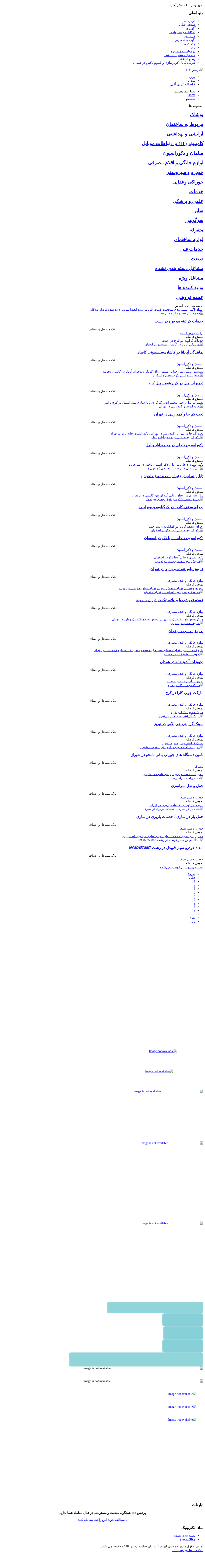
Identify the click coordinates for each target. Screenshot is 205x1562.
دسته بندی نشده (184, 1535)
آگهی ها (190, 28)
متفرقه (196, 229)
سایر (198, 210)
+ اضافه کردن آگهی (182, 84)
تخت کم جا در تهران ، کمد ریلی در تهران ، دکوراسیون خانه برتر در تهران (156, 433)
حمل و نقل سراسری (187, 786)
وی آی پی (189, 43)
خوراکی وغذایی (187, 181)
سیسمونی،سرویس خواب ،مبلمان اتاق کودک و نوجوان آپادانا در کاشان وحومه (153, 371)
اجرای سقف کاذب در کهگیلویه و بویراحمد (171, 507)
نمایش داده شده (118, 309)
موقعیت (167, 309)
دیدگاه (94, 309)
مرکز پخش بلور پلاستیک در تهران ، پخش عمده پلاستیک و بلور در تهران (157, 619)
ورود (192, 76)
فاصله (102, 309)
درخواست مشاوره (183, 51)
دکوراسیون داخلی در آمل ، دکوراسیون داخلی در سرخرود (166, 464)
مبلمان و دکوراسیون (183, 153)
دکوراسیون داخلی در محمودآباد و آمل (174, 445)
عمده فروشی (189, 297)
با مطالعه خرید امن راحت (110, 1519)
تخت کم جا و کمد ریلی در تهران (178, 414)
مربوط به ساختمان (184, 124)
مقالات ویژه (187, 1539)
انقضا (133, 309)
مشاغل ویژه (191, 278)
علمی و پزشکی (188, 201)
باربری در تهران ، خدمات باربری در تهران (176, 805)
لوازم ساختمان (188, 239)
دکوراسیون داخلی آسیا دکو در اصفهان (173, 538)
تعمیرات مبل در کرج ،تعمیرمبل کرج (175, 383)
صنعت (197, 258)
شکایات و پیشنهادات (182, 32)
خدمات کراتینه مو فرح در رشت (179, 321)
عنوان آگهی (195, 309)
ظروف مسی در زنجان (185, 631)
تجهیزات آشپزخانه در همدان (181, 662)
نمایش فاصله (194, 336)
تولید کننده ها (190, 287)
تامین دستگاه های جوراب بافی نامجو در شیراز (167, 755)
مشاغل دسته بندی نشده (179, 55)
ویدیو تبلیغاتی (186, 59)
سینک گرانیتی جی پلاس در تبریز (178, 724)
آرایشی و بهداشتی (185, 133)
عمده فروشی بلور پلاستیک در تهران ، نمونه (169, 600)
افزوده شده (145, 309)
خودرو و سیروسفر (185, 172)
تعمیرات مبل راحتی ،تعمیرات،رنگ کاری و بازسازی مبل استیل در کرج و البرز (153, 402)
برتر (192, 47)
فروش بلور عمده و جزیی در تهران (176, 569)
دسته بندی (180, 309)
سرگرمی (194, 220)
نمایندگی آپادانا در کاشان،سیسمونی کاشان (170, 352)
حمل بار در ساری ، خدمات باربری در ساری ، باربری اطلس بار (162, 836)
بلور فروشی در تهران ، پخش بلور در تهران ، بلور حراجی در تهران (161, 588)
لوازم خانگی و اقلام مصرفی (175, 162)
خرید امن (189, 36)
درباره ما (189, 20)
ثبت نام (190, 80)
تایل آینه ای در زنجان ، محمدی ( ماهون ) (172, 476)
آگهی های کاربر (185, 40)
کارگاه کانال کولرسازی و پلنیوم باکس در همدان (164, 62)
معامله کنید (85, 1519)
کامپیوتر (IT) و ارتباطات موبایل (172, 143)
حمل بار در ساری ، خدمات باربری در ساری (169, 816)
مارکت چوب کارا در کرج (184, 693)
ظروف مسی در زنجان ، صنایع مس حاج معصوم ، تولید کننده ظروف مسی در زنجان (148, 650)
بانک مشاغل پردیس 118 (187, 1550)
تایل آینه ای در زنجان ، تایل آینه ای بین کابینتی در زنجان (167, 495)
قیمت (157, 309)
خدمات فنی (191, 249)
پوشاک (196, 114)
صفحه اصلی (187, 24)
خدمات (196, 191)
